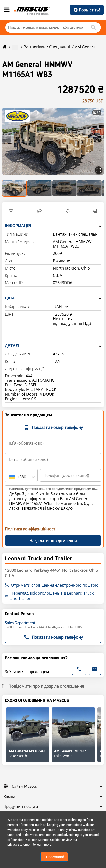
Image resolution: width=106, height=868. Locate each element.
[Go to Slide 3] (64, 188)
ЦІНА (10, 298)
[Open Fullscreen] (98, 170)
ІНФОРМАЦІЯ (18, 226)
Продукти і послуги (21, 806)
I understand (54, 857)
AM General (86, 47)
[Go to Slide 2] (39, 188)
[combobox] (53, 306)
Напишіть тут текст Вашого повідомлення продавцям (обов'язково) (53, 489)
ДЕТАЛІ (12, 346)
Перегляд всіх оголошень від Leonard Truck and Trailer (52, 595)
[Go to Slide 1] (14, 188)
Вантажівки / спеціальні (47, 47)
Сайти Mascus (24, 786)
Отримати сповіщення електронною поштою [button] (54, 585)
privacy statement (19, 844)
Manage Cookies (49, 839)
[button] (53, 141)
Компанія (12, 797)
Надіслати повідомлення (53, 540)
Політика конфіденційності (30, 529)
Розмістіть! (89, 10)
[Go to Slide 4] (89, 188)
